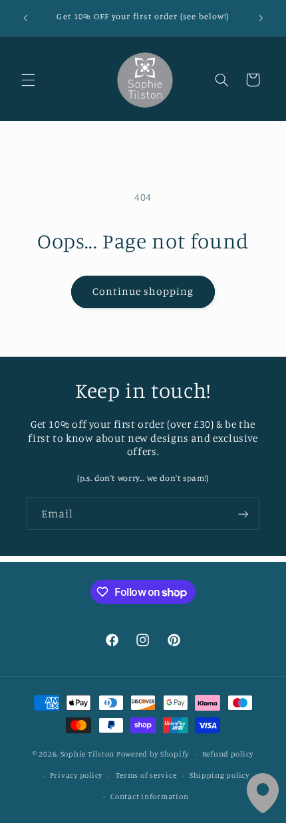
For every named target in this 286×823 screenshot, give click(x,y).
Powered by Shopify (152, 754)
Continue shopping (143, 291)
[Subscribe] (243, 514)
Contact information (149, 796)
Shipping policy (219, 775)
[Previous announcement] (25, 18)
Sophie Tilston (87, 754)
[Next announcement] (260, 18)
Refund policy (228, 754)
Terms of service (146, 775)
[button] (28, 79)
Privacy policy (76, 775)
